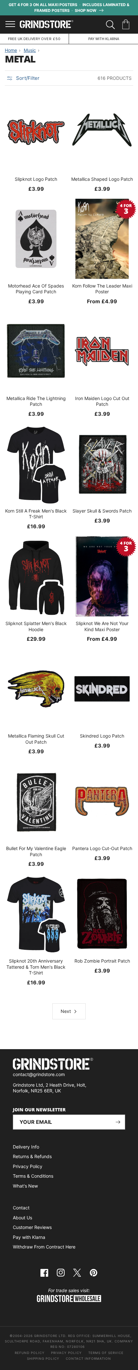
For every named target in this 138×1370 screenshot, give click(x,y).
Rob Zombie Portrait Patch (102, 961)
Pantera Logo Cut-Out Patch (102, 848)
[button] (126, 25)
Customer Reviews (32, 1227)
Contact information (88, 1358)
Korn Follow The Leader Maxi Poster (102, 288)
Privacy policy (66, 1353)
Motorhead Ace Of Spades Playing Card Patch (36, 288)
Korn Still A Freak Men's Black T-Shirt (36, 513)
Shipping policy (43, 1358)
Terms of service (106, 1353)
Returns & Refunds (32, 1156)
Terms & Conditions (33, 1176)
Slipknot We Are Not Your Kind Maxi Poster (102, 626)
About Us (22, 1217)
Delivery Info (26, 1146)
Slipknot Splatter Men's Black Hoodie (36, 626)
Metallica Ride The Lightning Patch (36, 401)
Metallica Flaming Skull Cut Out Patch (36, 738)
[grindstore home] (69, 1065)
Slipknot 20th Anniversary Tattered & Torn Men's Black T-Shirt (35, 966)
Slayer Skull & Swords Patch (102, 511)
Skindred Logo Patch (102, 736)
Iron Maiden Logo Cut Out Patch (102, 401)
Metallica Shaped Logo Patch (102, 179)
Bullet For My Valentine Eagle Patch (36, 851)
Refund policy (30, 1353)
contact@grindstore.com (39, 1074)
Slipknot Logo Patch (36, 179)
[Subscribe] (118, 1122)
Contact (21, 1207)
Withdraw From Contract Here (44, 1246)
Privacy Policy (27, 1166)
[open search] (110, 25)
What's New (25, 1186)
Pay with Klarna (29, 1237)
